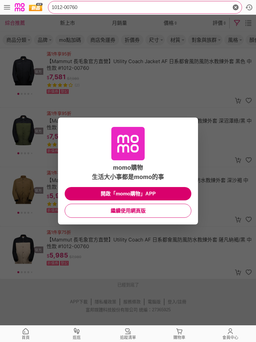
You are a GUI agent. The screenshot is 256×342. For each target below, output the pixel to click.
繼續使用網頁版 (128, 210)
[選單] (7, 7)
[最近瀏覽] (249, 7)
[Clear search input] (235, 7)
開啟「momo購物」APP (128, 193)
